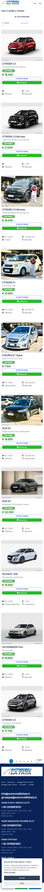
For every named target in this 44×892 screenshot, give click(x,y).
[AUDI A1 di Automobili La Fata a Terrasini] (22, 410)
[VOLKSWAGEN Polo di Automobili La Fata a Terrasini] (22, 629)
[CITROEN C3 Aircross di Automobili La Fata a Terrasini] (22, 118)
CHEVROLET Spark (12, 355)
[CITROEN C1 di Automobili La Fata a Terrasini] (22, 264)
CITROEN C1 (8, 282)
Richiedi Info (22, 82)
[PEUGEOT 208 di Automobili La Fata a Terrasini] (22, 556)
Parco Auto (11, 782)
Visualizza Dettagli (22, 78)
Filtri (7, 23)
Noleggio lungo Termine (9, 784)
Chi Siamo (22, 784)
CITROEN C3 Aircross (13, 136)
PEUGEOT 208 (10, 574)
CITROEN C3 (9, 63)
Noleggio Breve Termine (25, 782)
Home (3, 782)
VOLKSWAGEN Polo (12, 647)
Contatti (31, 784)
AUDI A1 (6, 428)
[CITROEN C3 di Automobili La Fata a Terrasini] (22, 45)
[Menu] (41, 4)
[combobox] (31, 23)
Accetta (22, 878)
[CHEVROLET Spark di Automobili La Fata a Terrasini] (22, 337)
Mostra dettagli (9, 872)
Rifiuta (22, 883)
